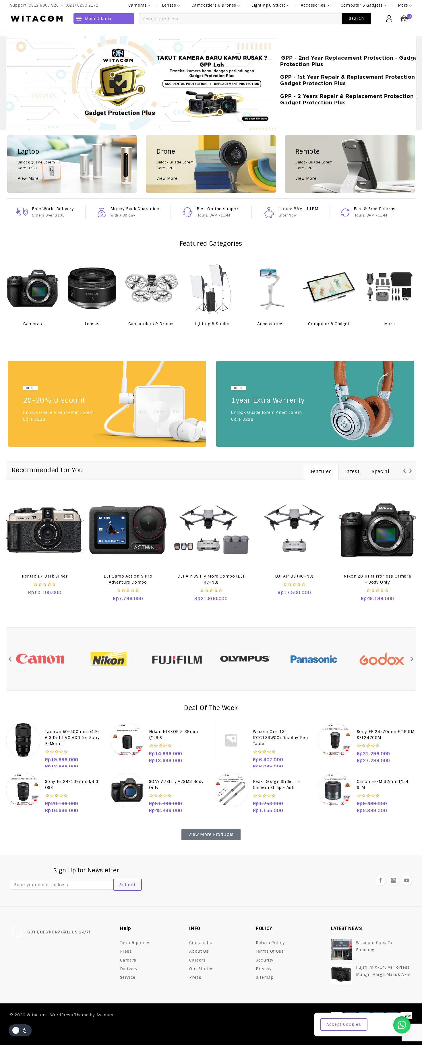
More (389, 323)
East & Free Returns (374, 208)
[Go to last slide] (404, 471)
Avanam (104, 1014)
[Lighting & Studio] (211, 288)
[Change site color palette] (20, 1030)
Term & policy (135, 942)
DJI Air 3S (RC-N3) (294, 576)
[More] (389, 288)
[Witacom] (36, 18)
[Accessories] (270, 288)
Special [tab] (380, 472)
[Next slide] (410, 471)
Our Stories (201, 968)
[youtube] (407, 880)
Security (265, 960)
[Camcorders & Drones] (151, 288)
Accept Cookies (343, 1024)
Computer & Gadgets (330, 323)
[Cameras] (32, 288)
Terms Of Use (270, 951)
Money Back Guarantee (135, 208)
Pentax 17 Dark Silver (45, 576)
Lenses (92, 323)
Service (127, 977)
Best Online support (218, 208)
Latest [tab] (352, 472)
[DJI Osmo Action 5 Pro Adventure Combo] (128, 530)
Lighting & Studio (210, 323)
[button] (402, 1025)
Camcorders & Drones (151, 323)
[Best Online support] (187, 212)
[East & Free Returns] (345, 212)
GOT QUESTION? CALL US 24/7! (58, 932)
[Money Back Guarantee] (101, 212)
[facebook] (380, 880)
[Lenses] (92, 288)
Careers (128, 960)
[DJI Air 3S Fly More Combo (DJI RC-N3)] (211, 530)
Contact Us (200, 942)
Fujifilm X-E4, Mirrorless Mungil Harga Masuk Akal (383, 971)
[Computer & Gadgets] (330, 288)
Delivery (129, 968)
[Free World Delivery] (22, 211)
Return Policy (270, 942)
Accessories (270, 323)
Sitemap (264, 977)
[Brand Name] (40, 659)
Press (126, 951)
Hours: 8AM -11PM (298, 208)
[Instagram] (393, 880)
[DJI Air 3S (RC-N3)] (294, 530)
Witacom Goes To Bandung (374, 946)
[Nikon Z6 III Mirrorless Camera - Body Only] (377, 530)
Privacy (264, 968)
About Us (198, 951)
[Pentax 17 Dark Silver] (45, 530)
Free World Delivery (53, 208)
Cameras (32, 323)
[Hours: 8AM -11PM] (268, 212)
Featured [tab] (321, 472)
